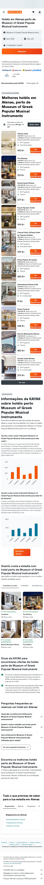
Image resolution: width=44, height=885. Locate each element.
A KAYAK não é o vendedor (13, 870)
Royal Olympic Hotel (26, 208)
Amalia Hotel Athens (26, 358)
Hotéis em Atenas (26, 844)
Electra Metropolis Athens (28, 334)
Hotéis (12, 842)
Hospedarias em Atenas (14, 823)
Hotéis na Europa (21, 842)
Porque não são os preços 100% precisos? (19, 878)
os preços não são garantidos (12, 863)
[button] (3, 12)
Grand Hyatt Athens (25, 183)
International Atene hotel (27, 284)
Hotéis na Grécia (35, 842)
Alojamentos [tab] (9, 806)
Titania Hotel (22, 134)
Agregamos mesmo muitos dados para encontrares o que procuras (18, 874)
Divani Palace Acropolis (27, 260)
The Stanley (22, 158)
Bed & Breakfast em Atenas (15, 820)
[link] (22, 552)
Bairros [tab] (21, 806)
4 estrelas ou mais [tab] (10, 586)
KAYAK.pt (4, 842)
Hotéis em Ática (14, 844)
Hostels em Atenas (12, 826)
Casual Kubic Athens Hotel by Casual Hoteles (28, 233)
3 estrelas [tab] (24, 586)
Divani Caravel (23, 309)
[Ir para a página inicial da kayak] (15, 12)
